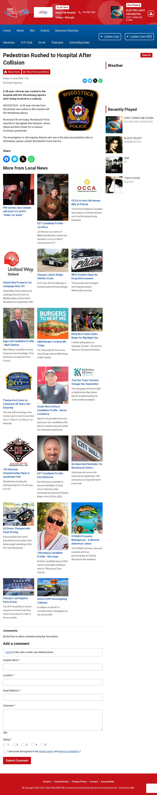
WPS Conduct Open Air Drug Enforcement (84, 276)
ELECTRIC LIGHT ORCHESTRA (138, 121)
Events (45, 30)
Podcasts (57, 42)
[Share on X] (95, 81)
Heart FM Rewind (65, 12)
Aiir (132, 788)
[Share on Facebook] (85, 81)
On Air (42, 42)
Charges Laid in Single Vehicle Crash (50, 276)
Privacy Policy (79, 781)
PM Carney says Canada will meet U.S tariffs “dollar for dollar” (17, 211)
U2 (125, 162)
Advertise (9, 42)
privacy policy (46, 751)
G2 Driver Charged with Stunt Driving (16, 530)
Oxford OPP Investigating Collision (52, 601)
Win (32, 30)
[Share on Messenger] (90, 81)
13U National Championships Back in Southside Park (16, 473)
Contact (94, 781)
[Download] (151, 14)
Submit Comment (17, 760)
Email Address (11, 690)
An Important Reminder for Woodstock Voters (87, 466)
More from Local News (38, 72)
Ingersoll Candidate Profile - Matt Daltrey (18, 343)
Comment (9, 705)
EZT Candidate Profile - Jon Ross (50, 225)
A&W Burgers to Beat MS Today (51, 343)
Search (146, 55)
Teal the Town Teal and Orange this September (85, 382)
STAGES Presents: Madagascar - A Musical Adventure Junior (85, 540)
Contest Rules (61, 781)
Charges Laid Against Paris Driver (15, 600)
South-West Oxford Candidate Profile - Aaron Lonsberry (52, 410)
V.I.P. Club (26, 42)
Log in (9, 652)
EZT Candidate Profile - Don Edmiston (50, 475)
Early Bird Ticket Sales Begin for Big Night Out (84, 336)
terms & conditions (69, 751)
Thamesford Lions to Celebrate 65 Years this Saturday (16, 404)
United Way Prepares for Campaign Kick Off (17, 284)
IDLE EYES (129, 182)
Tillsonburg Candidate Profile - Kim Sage (50, 554)
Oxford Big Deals (79, 42)
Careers (47, 781)
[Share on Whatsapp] (100, 81)
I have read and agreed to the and (44, 751)
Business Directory (66, 30)
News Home (14, 72)
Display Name (11, 660)
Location (8, 675)
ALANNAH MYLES (132, 142)
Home (7, 30)
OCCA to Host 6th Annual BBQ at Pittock (85, 202)
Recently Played (122, 109)
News (20, 30)
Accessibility (107, 781)
